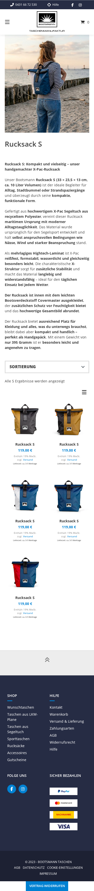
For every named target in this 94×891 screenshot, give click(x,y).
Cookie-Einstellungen (65, 868)
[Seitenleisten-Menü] (85, 393)
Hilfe (53, 749)
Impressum (48, 874)
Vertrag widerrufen (47, 886)
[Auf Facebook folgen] (72, 5)
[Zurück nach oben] (47, 662)
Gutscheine (16, 759)
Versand (28, 459)
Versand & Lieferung (67, 721)
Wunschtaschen (20, 707)
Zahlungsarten (62, 728)
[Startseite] (47, 19)
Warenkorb (59, 714)
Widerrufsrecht (62, 742)
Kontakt (56, 707)
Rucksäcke (16, 745)
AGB (53, 735)
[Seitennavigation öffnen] (13, 22)
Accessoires (17, 752)
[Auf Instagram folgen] (80, 5)
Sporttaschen (18, 738)
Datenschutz (34, 868)
